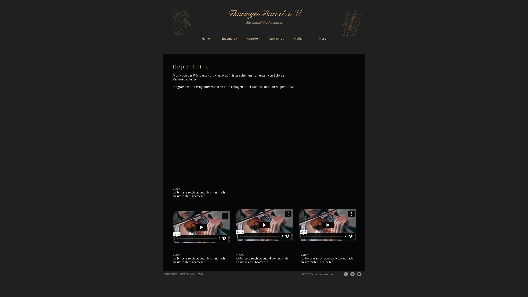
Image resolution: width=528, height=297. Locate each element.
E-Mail (290, 87)
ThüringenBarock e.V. (264, 13)
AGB (200, 273)
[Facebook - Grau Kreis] (346, 274)
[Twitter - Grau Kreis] (352, 274)
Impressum (170, 273)
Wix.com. (329, 274)
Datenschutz (187, 273)
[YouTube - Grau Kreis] (359, 274)
